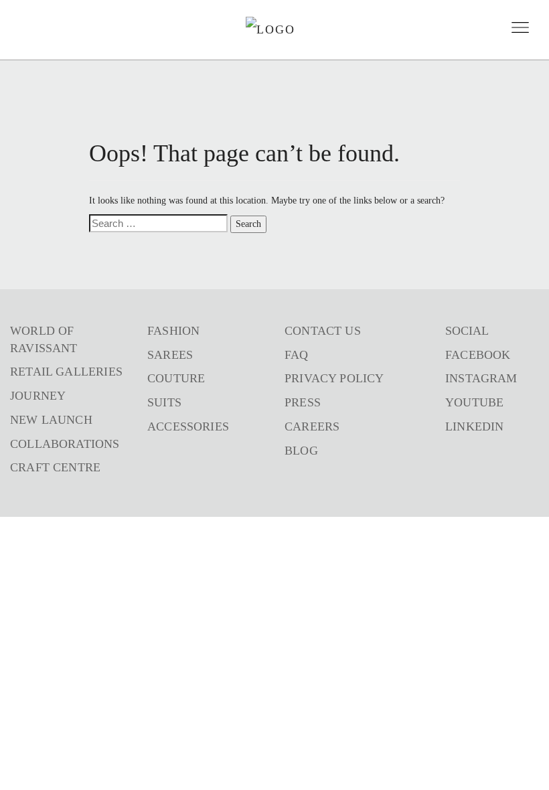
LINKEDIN (474, 426)
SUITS (164, 402)
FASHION (173, 330)
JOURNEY (38, 395)
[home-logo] (270, 29)
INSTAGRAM (481, 378)
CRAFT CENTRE (55, 467)
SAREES (170, 355)
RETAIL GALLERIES (66, 371)
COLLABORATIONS (65, 444)
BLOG (301, 450)
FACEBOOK (477, 355)
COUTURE (176, 378)
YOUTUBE (474, 402)
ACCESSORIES (188, 426)
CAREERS (312, 426)
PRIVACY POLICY (334, 378)
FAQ (297, 355)
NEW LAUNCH (51, 419)
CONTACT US (323, 330)
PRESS (303, 402)
